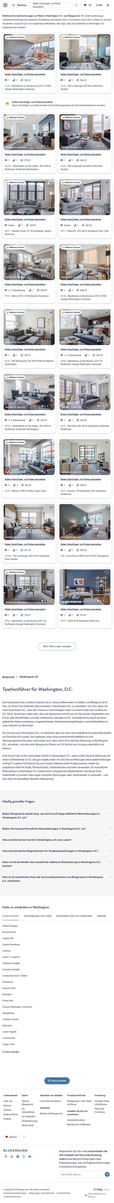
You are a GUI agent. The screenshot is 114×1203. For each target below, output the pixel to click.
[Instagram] (17, 1156)
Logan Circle (8, 1044)
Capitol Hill (7, 938)
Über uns (8, 1101)
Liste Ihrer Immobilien (50, 1101)
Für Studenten (28, 1116)
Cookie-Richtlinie (63, 1193)
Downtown (7, 981)
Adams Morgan (10, 925)
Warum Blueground (27, 1103)
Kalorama (7, 1025)
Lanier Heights (9, 1031)
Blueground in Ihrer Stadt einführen (79, 1103)
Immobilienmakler (76, 1120)
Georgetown (8, 1013)
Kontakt (7, 1118)
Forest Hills (7, 1000)
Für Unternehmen (28, 1110)
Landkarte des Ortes (12, 1196)
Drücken (7, 1109)
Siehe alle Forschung (99, 1110)
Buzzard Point (9, 932)
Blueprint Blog (10, 1114)
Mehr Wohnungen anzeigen (57, 646)
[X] (23, 1156)
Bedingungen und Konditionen (41, 1193)
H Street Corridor (10, 1019)
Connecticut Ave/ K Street (14, 975)
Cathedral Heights (11, 963)
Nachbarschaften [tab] (10, 915)
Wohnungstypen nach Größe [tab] (37, 915)
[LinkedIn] (12, 1156)
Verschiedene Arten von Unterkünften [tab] (74, 915)
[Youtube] (29, 1156)
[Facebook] (6, 1156)
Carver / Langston (11, 957)
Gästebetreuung (29, 1120)
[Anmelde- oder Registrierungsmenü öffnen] (107, 5)
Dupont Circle (8, 988)
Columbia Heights (11, 969)
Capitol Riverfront (11, 944)
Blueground (8, 676)
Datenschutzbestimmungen (15, 1193)
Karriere (7, 1105)
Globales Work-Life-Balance (102, 1103)
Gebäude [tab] (101, 915)
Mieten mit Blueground (51, 1113)
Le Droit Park (8, 1038)
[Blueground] (15, 1150)
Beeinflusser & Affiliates (79, 1124)
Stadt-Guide (28, 1125)
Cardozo (6, 950)
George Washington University (17, 1006)
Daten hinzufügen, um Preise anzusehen (25, 74)
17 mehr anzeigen (10, 1051)
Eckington (7, 994)
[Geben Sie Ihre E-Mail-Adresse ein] (107, 1174)
